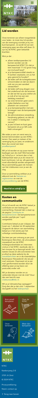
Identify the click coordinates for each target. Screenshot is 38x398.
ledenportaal (23, 289)
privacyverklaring (9, 181)
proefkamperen (8, 146)
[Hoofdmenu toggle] (31, 2)
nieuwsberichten (9, 256)
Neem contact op (9, 389)
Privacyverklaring (9, 385)
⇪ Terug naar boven (10, 394)
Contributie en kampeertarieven (13, 213)
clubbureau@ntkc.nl (10, 280)
